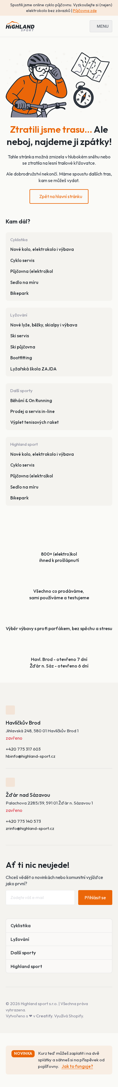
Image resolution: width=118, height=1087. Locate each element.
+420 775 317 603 (23, 749)
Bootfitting (21, 357)
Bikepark (19, 293)
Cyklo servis (22, 260)
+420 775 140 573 (23, 821)
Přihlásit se (95, 897)
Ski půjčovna (22, 347)
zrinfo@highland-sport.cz (30, 828)
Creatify (44, 1016)
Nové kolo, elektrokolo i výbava (42, 249)
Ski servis (19, 335)
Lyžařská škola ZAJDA (33, 369)
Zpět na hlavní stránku (60, 196)
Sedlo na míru (24, 282)
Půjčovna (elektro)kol (31, 271)
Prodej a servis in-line (32, 411)
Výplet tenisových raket (34, 422)
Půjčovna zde (85, 10)
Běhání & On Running (31, 400)
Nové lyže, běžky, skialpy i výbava (43, 325)
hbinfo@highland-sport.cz (30, 756)
